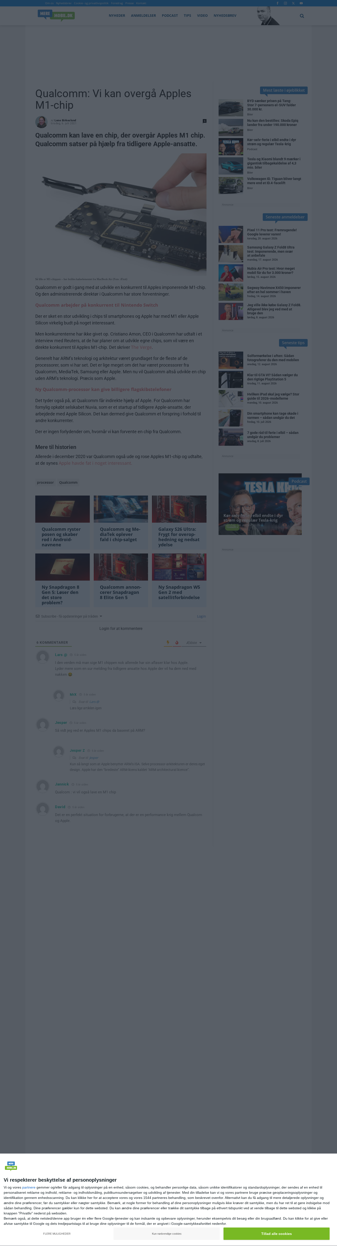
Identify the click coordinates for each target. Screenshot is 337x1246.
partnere (29, 1187)
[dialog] (168, 1200)
